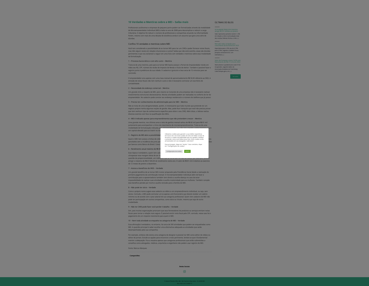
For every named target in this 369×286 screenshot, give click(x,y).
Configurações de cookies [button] (174, 151)
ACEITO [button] (187, 151)
